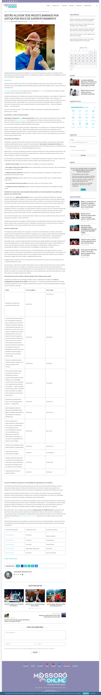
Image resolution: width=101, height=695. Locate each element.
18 (75, 61)
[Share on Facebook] (22, 566)
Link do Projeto (9, 540)
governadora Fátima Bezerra (28, 516)
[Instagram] (7, 1)
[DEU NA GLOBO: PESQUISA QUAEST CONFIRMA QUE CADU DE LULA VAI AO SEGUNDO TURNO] (56, 595)
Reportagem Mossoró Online (19, 21)
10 (71, 58)
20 (83, 61)
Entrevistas (87, 5)
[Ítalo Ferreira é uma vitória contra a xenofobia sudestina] (74, 93)
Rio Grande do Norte (21, 120)
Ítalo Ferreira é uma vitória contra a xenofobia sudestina (88, 92)
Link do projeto (9, 535)
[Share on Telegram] (32, 566)
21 (87, 61)
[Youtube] (11, 1)
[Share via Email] (36, 566)
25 (75, 63)
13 (83, 58)
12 (79, 58)
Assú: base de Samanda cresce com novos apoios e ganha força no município (82, 39)
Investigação (8, 91)
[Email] (13, 1)
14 (87, 58)
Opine (83, 189)
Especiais (79, 5)
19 (79, 61)
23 (94, 61)
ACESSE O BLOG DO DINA (10, 558)
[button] (6, 599)
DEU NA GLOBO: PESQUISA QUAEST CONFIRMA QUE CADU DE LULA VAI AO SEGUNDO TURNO (82, 29)
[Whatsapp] (17, 1)
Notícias (64, 5)
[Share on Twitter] (25, 566)
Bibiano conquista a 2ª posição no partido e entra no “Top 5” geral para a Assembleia (82, 19)
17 (71, 61)
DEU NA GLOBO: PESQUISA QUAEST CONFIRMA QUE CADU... (56, 605)
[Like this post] (18, 566)
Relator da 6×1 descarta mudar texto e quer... (35, 605)
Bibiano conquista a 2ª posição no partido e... (14, 605)
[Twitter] (5, 1)
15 (90, 58)
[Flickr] (9, 1)
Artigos (71, 5)
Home (48, 5)
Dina (21, 118)
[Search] (96, 6)
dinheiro (41, 91)
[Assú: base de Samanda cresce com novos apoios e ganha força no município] (74, 252)
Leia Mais (93, 693)
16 (94, 58)
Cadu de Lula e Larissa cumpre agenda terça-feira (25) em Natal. (88, 241)
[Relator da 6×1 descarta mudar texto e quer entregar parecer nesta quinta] (35, 595)
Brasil (7, 518)
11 (75, 58)
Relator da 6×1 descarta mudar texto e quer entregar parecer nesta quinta (82, 24)
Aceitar (86, 693)
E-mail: (72, 139)
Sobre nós (55, 5)
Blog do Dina (17, 91)
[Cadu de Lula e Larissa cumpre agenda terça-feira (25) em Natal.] (74, 242)
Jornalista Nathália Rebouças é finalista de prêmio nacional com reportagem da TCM (89, 82)
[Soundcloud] (15, 1)
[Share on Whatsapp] (29, 566)
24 (71, 63)
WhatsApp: (73, 146)
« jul (71, 69)
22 (91, 61)
